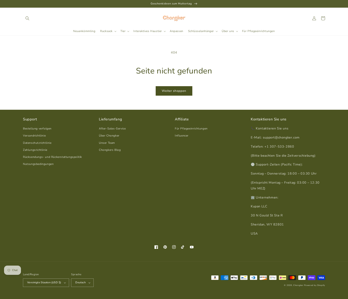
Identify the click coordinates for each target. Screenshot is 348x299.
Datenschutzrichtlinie (37, 143)
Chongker (298, 285)
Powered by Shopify (314, 285)
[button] (27, 18)
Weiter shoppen (174, 91)
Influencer (181, 136)
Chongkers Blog (110, 150)
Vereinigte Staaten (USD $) (44, 282)
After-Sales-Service (112, 128)
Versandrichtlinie (34, 136)
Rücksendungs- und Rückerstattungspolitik (52, 157)
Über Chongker (109, 136)
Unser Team (107, 143)
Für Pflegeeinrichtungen (191, 128)
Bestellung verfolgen (37, 128)
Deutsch (80, 282)
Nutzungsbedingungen (38, 164)
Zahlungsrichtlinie (35, 150)
